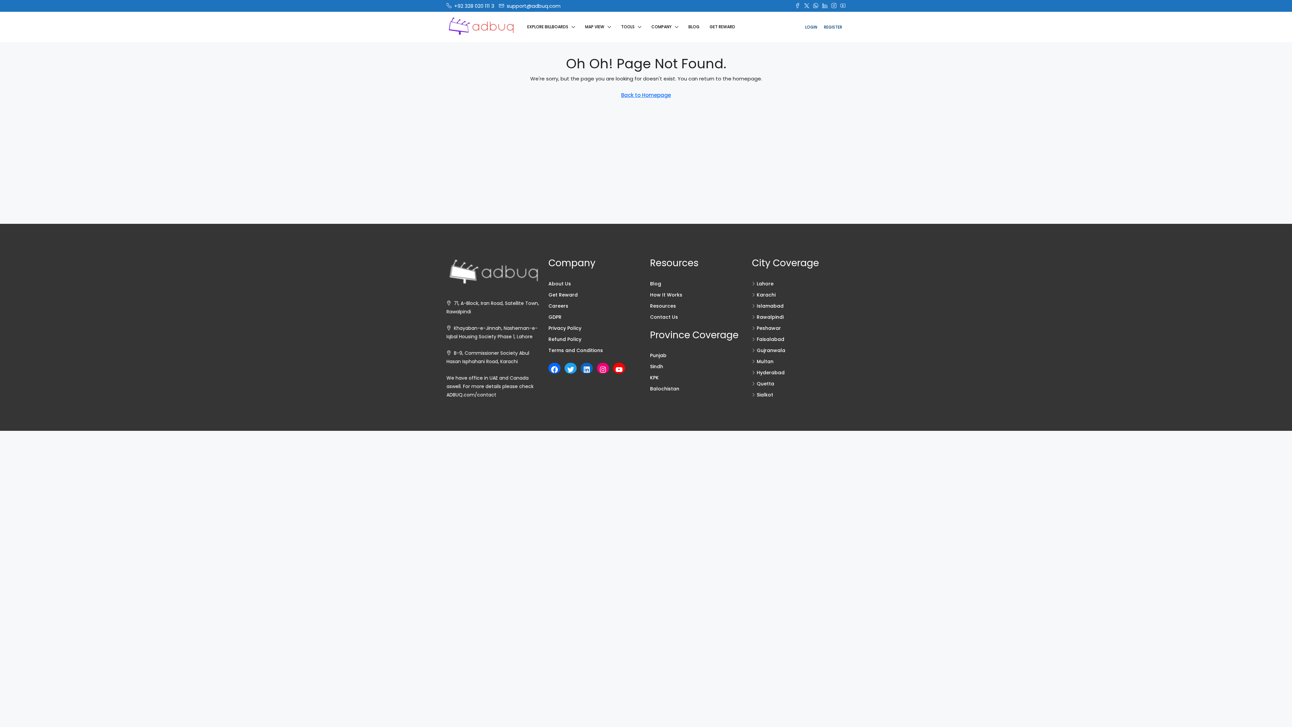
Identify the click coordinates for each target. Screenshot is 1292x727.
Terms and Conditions (575, 350)
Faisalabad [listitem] (770, 339)
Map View (594, 27)
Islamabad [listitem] (770, 306)
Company (661, 27)
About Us (559, 283)
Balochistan (664, 388)
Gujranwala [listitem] (771, 350)
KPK (654, 377)
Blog (693, 27)
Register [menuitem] (833, 27)
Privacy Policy (564, 328)
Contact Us (664, 317)
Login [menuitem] (811, 27)
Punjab (658, 355)
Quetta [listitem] (765, 383)
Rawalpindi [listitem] (770, 317)
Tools (628, 27)
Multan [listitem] (765, 361)
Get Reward (722, 27)
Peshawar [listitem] (769, 328)
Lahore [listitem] (765, 283)
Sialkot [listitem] (765, 394)
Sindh (656, 366)
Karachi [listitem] (766, 294)
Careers (558, 306)
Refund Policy (564, 339)
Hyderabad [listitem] (771, 372)
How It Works (666, 294)
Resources (663, 306)
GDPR (555, 317)
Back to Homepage (646, 95)
